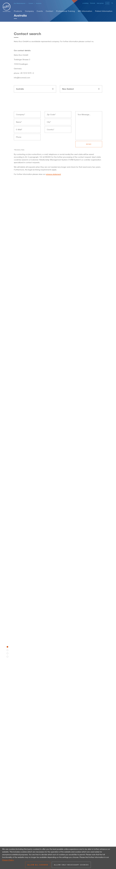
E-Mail (19, 129)
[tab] (34, 89)
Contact (30, 3)
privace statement (53, 174)
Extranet (92, 3)
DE (108, 3)
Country (50, 129)
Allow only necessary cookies (71, 865)
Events (40, 11)
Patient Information (103, 11)
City (49, 122)
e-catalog (85, 3)
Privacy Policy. (8, 860)
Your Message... (84, 114)
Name (19, 122)
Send (89, 144)
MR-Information (85, 11)
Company (29, 11)
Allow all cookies (37, 865)
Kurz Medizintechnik (19, 3)
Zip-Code (51, 114)
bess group (100, 3)
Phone (18, 137)
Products (18, 11)
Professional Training (65, 11)
